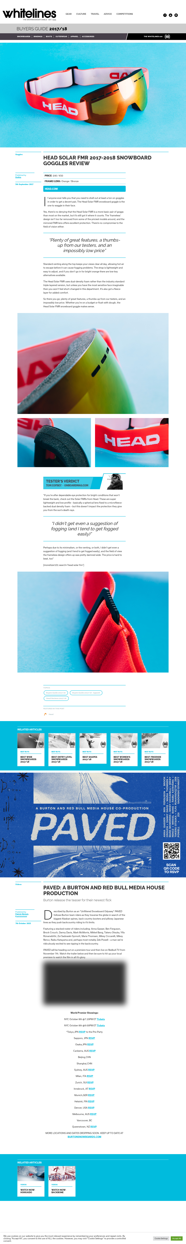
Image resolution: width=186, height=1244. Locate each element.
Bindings (38, 36)
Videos (18, 884)
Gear (69, 14)
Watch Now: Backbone (61, 1181)
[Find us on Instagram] (176, 15)
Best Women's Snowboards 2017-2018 (124, 749)
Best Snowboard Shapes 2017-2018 (93, 748)
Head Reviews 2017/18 (56, 698)
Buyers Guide (42, 28)
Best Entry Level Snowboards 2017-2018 (61, 749)
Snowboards (23, 36)
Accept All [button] (176, 1238)
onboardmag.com (76, 485)
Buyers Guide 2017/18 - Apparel (86, 693)
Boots (49, 36)
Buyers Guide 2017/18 (55, 693)
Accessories (88, 36)
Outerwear (61, 36)
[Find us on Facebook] (165, 15)
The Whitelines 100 (153, 36)
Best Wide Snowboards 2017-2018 (30, 749)
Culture (81, 14)
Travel (95, 14)
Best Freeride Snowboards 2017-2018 (155, 749)
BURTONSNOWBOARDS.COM (84, 1136)
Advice (108, 14)
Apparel (74, 36)
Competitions (124, 14)
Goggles (19, 154)
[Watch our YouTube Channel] (170, 15)
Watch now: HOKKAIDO (30, 1181)
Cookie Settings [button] (161, 1238)
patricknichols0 (21, 916)
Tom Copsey (54, 485)
